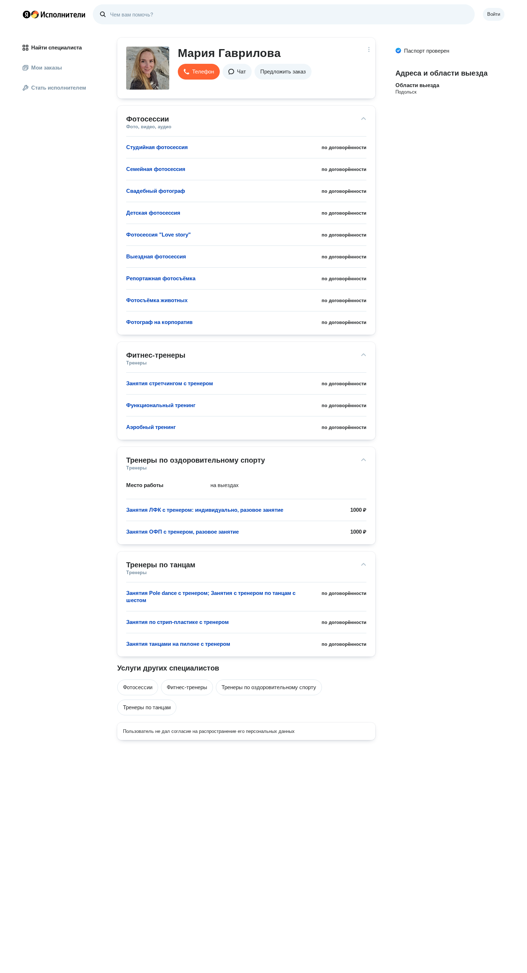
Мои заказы (46, 68)
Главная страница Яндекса (26, 14)
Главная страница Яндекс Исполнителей (54, 14)
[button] (199, 72)
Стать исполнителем (58, 88)
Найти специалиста (56, 47)
